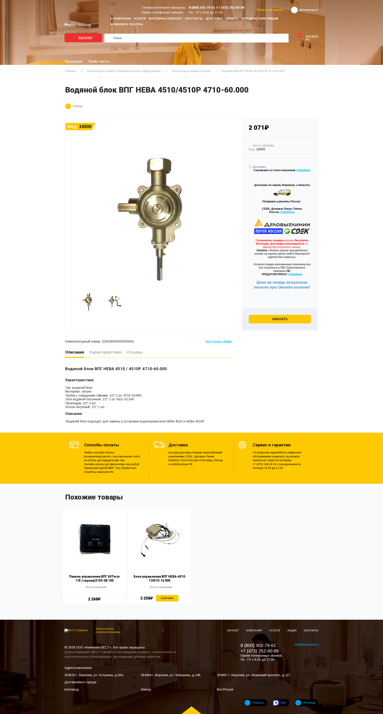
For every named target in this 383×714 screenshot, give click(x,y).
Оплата (232, 18)
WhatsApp (309, 702)
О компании (120, 18)
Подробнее (287, 212)
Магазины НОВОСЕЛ (165, 18)
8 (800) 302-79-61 (258, 645)
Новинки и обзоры (126, 24)
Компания (254, 630)
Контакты (194, 18)
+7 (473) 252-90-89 (259, 650)
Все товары (218, 341)
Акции (292, 630)
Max (283, 702)
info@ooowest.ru (307, 644)
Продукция (73, 61)
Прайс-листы (98, 61)
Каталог (85, 38)
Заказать (280, 319)
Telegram (258, 702)
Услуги (140, 18)
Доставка (214, 18)
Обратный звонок (269, 10)
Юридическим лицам (259, 18)
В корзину (167, 598)
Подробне (302, 170)
